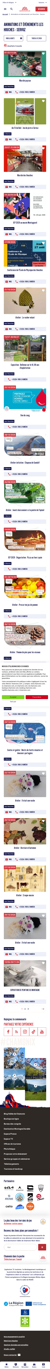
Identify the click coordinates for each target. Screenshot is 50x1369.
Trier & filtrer (37, 38)
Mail (10, 92)
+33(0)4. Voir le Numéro (27, 92)
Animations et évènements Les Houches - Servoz (28, 14)
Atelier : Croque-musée (25, 895)
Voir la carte (10, 38)
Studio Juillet (9, 1349)
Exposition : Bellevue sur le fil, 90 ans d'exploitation (25, 366)
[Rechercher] (11, 9)
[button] (22, 74)
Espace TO (8, 1139)
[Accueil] (25, 9)
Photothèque (9, 1149)
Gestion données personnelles (16, 1345)
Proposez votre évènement (15, 1154)
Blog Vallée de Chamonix (14, 1114)
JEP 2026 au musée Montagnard (25, 222)
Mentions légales (11, 1341)
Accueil (5, 14)
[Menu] (5, 9)
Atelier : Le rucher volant (25, 317)
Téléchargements (11, 1164)
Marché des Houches (25, 175)
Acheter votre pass (13, 1223)
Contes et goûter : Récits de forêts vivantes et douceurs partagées (25, 752)
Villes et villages (8, 2)
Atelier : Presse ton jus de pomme (25, 604)
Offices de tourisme (12, 1144)
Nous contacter (10, 1355)
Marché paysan (25, 80)
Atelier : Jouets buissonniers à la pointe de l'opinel (25, 510)
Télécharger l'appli (13, 1259)
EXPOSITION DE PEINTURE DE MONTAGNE (25, 990)
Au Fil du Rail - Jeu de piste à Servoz (25, 127)
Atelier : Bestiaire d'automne (25, 847)
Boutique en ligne (11, 1119)
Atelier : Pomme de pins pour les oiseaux (25, 652)
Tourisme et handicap (13, 1169)
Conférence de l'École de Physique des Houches (25, 270)
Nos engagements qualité (14, 1337)
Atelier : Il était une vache (25, 800)
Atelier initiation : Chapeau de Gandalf (25, 462)
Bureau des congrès (12, 1124)
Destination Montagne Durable (17, 1129)
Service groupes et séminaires (17, 1159)
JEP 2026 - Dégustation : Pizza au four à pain (25, 557)
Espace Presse (10, 1134)
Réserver (41, 9)
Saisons (41, 2)
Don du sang (25, 415)
